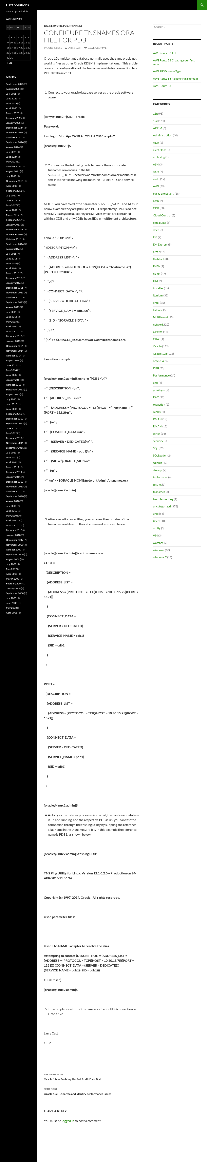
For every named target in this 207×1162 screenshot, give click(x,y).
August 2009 (13, 559)
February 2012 (14, 438)
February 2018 (14, 190)
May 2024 (11, 161)
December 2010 (14, 481)
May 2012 (11, 433)
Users (156, 521)
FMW (156, 266)
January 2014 (13, 379)
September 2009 (15, 554)
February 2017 (14, 219)
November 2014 (14, 350)
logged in (68, 1121)
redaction (159, 404)
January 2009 (13, 588)
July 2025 (11, 93)
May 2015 (11, 321)
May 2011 (11, 457)
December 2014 (14, 345)
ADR (156, 142)
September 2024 (15, 142)
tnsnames (75, 25)
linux (156, 302)
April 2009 (11, 573)
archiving (159, 157)
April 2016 (11, 268)
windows (158, 550)
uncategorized (162, 506)
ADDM (157, 128)
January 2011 (13, 476)
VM (155, 535)
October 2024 (13, 137)
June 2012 (11, 428)
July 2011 (11, 452)
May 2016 (11, 263)
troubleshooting (163, 499)
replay (157, 411)
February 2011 (14, 471)
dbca (156, 230)
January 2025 (13, 122)
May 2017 (11, 205)
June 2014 (11, 365)
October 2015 (13, 297)
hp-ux (156, 273)
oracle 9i (158, 361)
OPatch (158, 331)
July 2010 (11, 505)
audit (156, 179)
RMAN (157, 419)
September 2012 (15, 423)
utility (157, 528)
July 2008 (11, 598)
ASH (156, 164)
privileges (159, 390)
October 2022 (13, 166)
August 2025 (13, 88)
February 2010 (14, 530)
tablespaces (160, 477)
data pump (159, 222)
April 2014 (11, 374)
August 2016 (13, 248)
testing (157, 484)
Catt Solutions (17, 5)
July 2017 (11, 195)
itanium (158, 295)
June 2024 (11, 156)
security (158, 441)
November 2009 (14, 544)
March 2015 (12, 331)
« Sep (10, 62)
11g (155, 113)
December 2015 (14, 287)
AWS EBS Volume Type (167, 71)
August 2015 (13, 307)
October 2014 (13, 355)
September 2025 (15, 83)
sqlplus (157, 462)
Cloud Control (162, 215)
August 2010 (13, 501)
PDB (65, 25)
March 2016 (12, 273)
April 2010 (11, 520)
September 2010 (15, 496)
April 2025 (11, 108)
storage (157, 470)
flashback (159, 259)
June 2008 (11, 602)
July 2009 (11, 564)
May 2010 (11, 515)
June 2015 (11, 316)
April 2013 (11, 408)
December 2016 (14, 229)
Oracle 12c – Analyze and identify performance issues (77, 1091)
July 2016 (11, 253)
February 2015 (14, 336)
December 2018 (14, 180)
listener (158, 310)
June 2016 (11, 258)
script (156, 433)
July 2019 (11, 176)
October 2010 (13, 491)
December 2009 (14, 539)
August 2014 (13, 360)
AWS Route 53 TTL (164, 53)
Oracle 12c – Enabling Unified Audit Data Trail (72, 1077)
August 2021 (13, 171)
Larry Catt (74, 47)
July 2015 (11, 311)
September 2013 (15, 389)
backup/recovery (163, 193)
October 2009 (13, 549)
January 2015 (13, 341)
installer (158, 288)
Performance (161, 375)
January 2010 (13, 535)
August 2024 (13, 147)
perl (155, 382)
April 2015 (11, 326)
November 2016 (14, 234)
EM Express (160, 244)
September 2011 (15, 447)
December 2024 (14, 127)
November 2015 (14, 292)
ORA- (156, 339)
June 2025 (11, 98)
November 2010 (14, 486)
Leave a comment (99, 47)
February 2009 (14, 583)
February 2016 (14, 277)
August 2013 (13, 394)
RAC (156, 397)
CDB (156, 208)
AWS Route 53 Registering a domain (175, 78)
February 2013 (14, 413)
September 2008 (15, 593)
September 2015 (15, 302)
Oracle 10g (160, 353)
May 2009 (11, 568)
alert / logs (159, 150)
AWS (156, 186)
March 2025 (12, 113)
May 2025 (11, 103)
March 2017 (12, 214)
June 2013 (11, 404)
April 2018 (11, 185)
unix (155, 513)
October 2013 (13, 384)
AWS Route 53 (162, 86)
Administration (162, 135)
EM (155, 237)
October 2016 (13, 239)
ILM (155, 281)
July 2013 (11, 399)
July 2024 (11, 151)
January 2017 (13, 224)
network (55, 25)
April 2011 (11, 462)
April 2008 (11, 612)
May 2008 (11, 607)
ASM (156, 171)
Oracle (157, 346)
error (156, 251)
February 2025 (14, 117)
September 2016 (15, 244)
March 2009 (12, 578)
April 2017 (11, 210)
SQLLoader (160, 455)
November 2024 (14, 132)
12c (46, 25)
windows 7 (160, 557)
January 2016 (13, 282)
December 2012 (14, 418)
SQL (155, 448)
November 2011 (14, 442)
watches (158, 542)
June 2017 (11, 200)
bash (156, 200)
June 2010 (11, 510)
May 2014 (11, 370)
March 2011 (12, 467)
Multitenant (160, 317)
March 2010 (12, 525)
